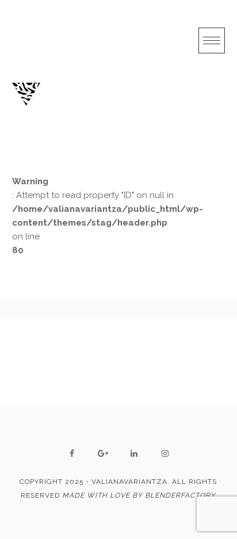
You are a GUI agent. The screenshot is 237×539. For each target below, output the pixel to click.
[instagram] (165, 453)
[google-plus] (103, 453)
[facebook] (72, 453)
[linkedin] (134, 453)
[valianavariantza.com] (26, 94)
